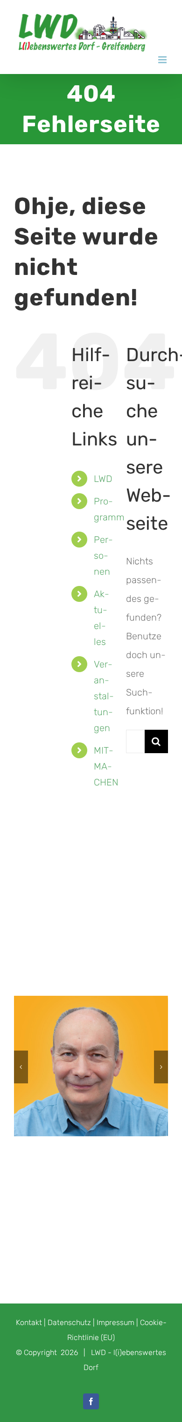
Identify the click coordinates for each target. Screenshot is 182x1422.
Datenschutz (69, 1322)
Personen (103, 555)
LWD (103, 478)
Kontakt (29, 1322)
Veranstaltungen (104, 696)
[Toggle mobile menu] (163, 60)
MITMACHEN (106, 766)
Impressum (115, 1322)
